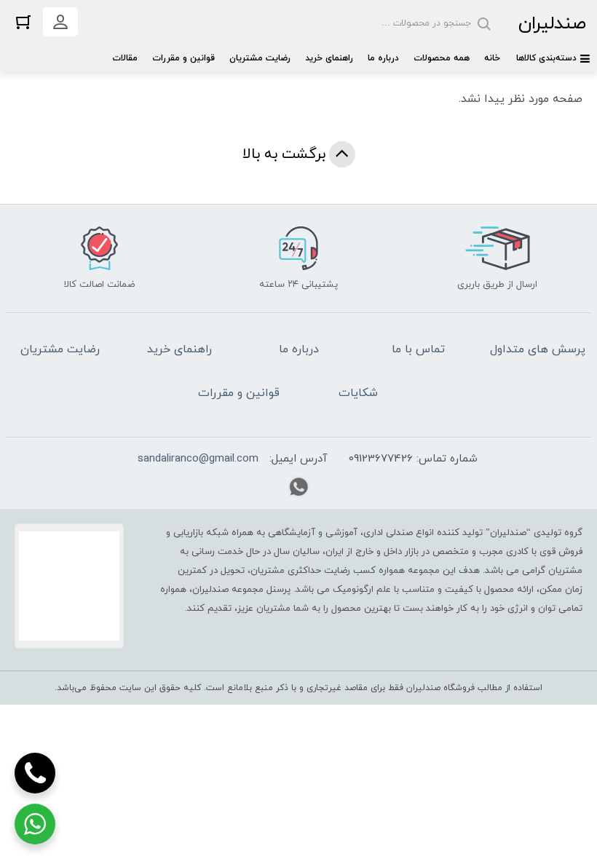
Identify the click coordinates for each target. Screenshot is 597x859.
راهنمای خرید (329, 58)
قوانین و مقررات (183, 58)
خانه (492, 58)
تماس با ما (418, 349)
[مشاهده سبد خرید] (23, 21)
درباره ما (383, 58)
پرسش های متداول (537, 349)
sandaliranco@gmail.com (198, 459)
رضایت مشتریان (259, 58)
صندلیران (552, 23)
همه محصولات (442, 58)
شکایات (358, 393)
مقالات (125, 58)
